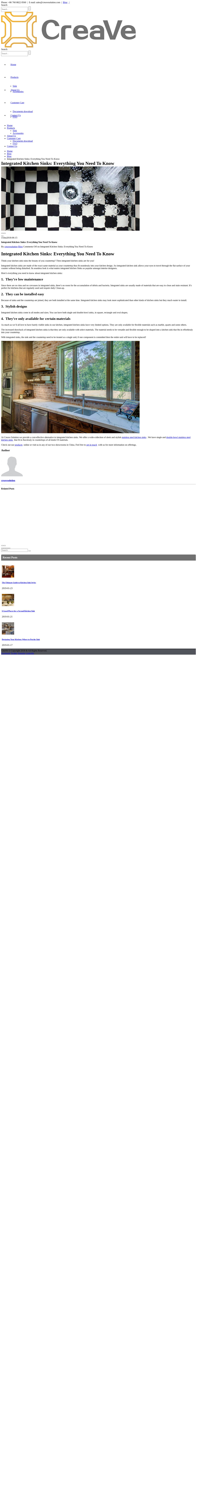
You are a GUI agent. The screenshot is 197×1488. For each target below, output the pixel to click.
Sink (15, 130)
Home (13, 64)
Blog (20, 246)
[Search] (29, 8)
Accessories (18, 133)
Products (14, 77)
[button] (2, 235)
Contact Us (16, 115)
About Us (15, 90)
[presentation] (2, 233)
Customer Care (17, 102)
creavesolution (11, 246)
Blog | (66, 2)
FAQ (15, 143)
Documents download (23, 141)
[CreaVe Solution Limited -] (68, 46)
